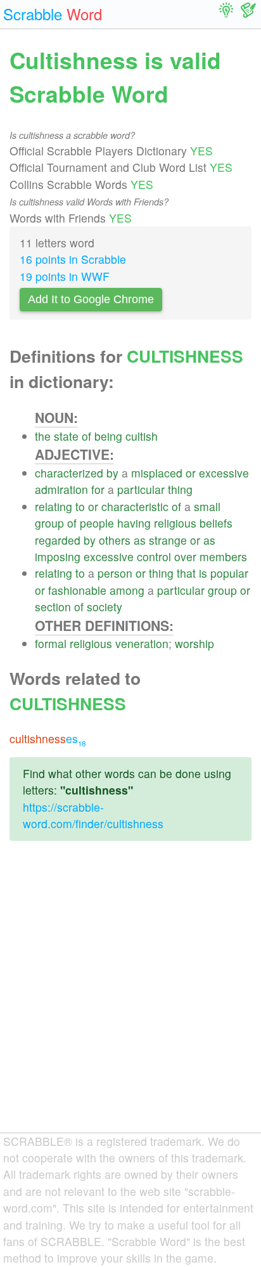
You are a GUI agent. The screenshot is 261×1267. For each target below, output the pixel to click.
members (223, 556)
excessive (224, 473)
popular (229, 573)
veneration (142, 643)
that (186, 573)
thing (180, 489)
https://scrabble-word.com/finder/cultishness (93, 815)
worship (194, 643)
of (86, 436)
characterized (69, 473)
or (191, 473)
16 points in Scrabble (73, 259)
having (134, 523)
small (207, 506)
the (43, 436)
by (112, 473)
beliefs (216, 523)
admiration (61, 489)
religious (175, 523)
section (53, 606)
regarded (57, 540)
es (48, 738)
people (97, 523)
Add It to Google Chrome (91, 299)
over (185, 556)
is (203, 573)
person (115, 573)
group (49, 523)
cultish (141, 436)
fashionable (77, 590)
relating (53, 506)
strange (168, 540)
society (104, 606)
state (66, 436)
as (140, 540)
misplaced (156, 473)
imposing (57, 556)
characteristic (135, 506)
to (80, 506)
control (154, 556)
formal (51, 643)
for (98, 489)
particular (141, 489)
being (108, 436)
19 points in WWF (65, 276)
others (114, 540)
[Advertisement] (130, 996)
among (127, 590)
